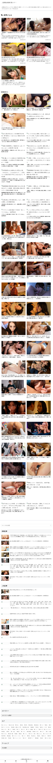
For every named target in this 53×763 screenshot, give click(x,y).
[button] (51, 525)
